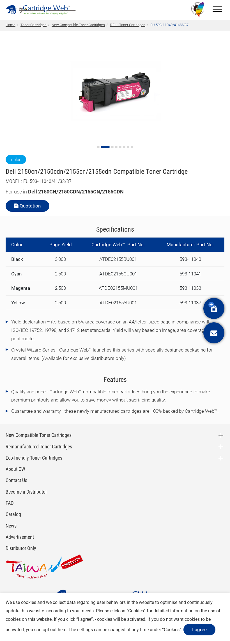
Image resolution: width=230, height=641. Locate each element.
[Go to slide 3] (112, 147)
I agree (199, 629)
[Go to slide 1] (98, 147)
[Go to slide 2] (105, 147)
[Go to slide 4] (116, 147)
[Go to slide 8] (132, 147)
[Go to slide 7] (128, 147)
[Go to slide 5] (120, 147)
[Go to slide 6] (124, 147)
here (62, 629)
